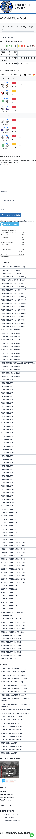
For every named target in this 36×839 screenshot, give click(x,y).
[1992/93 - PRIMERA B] (18, 529)
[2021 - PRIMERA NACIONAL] (18, 638)
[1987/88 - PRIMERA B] (18, 512)
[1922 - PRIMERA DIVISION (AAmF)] (18, 286)
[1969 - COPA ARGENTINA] (18, 723)
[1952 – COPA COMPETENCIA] (18, 720)
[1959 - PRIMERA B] (18, 413)
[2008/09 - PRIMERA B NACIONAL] (18, 582)
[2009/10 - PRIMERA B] (18, 585)
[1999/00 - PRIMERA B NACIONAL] (18, 552)
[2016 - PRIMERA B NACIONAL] (18, 619)
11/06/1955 (5, 143)
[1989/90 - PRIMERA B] (18, 519)
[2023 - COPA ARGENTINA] (18, 753)
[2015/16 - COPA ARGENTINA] (18, 739)
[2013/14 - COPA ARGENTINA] (18, 733)
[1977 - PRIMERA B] (18, 472)
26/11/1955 (5, 119)
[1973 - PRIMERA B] (18, 459)
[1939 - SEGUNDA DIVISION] (18, 343)
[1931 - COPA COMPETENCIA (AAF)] (18, 695)
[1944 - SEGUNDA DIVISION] (18, 359)
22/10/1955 (5, 135)
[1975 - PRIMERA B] (18, 466)
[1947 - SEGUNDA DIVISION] (18, 373)
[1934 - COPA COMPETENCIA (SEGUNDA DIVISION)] (18, 700)
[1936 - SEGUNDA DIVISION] (18, 333)
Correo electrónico (8, 200)
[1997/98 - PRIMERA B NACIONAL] (18, 545)
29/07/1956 (5, 90)
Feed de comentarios (7, 797)
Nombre (5, 192)
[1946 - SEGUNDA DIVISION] (18, 369)
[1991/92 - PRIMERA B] (18, 526)
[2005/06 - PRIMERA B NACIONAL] (18, 572)
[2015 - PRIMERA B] (18, 615)
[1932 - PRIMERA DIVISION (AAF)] (18, 320)
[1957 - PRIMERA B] (18, 406)
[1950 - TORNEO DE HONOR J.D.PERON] (18, 713)
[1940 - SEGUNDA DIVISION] (18, 346)
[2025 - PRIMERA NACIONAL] (18, 652)
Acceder (3, 791)
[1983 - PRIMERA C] (18, 492)
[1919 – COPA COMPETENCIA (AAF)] (18, 675)
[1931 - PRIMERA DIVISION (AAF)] (18, 316)
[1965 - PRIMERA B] (18, 433)
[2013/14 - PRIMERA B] (18, 609)
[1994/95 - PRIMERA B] (18, 535)
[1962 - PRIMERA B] (18, 423)
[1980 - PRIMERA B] (18, 482)
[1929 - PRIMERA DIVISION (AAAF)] (18, 310)
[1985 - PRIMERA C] (18, 502)
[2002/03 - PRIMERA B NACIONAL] (18, 562)
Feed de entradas (6, 794)
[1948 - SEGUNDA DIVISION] (18, 376)
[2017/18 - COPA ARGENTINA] (18, 746)
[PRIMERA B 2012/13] (18, 658)
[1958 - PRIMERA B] (18, 409)
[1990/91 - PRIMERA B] (18, 522)
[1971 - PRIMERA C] (18, 452)
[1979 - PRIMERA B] (18, 479)
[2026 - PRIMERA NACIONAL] (18, 655)
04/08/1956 (5, 82)
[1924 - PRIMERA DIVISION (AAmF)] (18, 293)
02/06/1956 (5, 98)
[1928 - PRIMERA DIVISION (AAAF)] (18, 306)
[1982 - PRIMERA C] (18, 489)
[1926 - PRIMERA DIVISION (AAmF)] (18, 300)
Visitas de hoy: (9, 818)
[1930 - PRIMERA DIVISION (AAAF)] (18, 313)
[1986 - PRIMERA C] (18, 506)
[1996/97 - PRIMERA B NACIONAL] (18, 542)
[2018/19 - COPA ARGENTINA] (18, 749)
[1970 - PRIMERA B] (18, 449)
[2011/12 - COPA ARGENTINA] (18, 726)
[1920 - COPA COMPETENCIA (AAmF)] (18, 678)
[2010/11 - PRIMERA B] (18, 592)
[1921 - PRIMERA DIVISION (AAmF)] (18, 283)
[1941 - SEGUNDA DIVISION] (18, 350)
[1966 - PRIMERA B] (18, 436)
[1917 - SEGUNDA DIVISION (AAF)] (18, 266)
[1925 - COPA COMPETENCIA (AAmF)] (18, 688)
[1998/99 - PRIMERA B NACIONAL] (18, 549)
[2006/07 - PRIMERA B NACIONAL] (18, 575)
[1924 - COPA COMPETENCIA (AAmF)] (18, 685)
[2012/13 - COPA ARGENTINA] (18, 730)
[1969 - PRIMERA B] (18, 446)
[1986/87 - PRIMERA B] (18, 509)
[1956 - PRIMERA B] (18, 403)
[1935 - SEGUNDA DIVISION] (18, 330)
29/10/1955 (5, 127)
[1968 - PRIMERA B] (18, 443)
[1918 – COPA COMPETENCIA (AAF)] (18, 672)
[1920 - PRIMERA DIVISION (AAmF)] (18, 276)
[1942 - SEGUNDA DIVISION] (18, 353)
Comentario (4, 165)
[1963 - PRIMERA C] (18, 426)
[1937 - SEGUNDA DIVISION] (18, 336)
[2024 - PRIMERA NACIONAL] (18, 648)
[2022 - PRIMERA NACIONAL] (18, 642)
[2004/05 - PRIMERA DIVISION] (18, 569)
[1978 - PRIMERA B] (18, 476)
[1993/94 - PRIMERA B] (18, 532)
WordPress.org (5, 800)
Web (2, 209)
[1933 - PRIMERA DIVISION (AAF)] (18, 323)
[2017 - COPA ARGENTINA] (18, 743)
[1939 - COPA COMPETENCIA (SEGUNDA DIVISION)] (18, 705)
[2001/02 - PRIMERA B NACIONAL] (18, 559)
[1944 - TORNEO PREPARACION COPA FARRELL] (18, 363)
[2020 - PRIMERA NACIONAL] (18, 635)
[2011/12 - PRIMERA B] (18, 595)
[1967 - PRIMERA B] (18, 439)
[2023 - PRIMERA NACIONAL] (18, 645)
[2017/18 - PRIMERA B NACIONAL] (18, 625)
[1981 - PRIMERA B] (18, 486)
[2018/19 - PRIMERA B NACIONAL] (18, 628)
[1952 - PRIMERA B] (18, 389)
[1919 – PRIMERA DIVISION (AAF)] (18, 273)
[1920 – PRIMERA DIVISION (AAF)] (18, 280)
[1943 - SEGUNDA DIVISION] (18, 356)
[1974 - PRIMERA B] (18, 462)
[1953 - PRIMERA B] (18, 393)
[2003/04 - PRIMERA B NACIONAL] (18, 565)
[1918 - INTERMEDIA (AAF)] (18, 270)
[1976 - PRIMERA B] (18, 469)
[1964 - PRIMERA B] (18, 429)
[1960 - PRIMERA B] (18, 416)
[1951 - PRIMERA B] (18, 386)
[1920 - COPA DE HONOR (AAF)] (18, 682)
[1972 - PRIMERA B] (18, 456)
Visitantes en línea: (10, 815)
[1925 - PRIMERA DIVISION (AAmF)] (18, 296)
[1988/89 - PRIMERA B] (18, 516)
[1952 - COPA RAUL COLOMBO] (18, 716)
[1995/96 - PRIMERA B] (18, 539)
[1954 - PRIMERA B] (18, 396)
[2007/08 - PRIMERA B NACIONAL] (18, 579)
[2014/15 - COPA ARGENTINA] (18, 736)
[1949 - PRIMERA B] (18, 379)
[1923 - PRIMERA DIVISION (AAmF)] (18, 290)
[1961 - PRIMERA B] (18, 419)
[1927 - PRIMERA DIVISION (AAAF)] (18, 303)
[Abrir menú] (34, 6)
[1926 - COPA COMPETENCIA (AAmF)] (18, 691)
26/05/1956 (5, 106)
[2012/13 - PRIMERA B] (18, 599)
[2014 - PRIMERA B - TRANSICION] (18, 612)
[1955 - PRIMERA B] (18, 399)
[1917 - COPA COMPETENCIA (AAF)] (18, 668)
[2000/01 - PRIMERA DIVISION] (18, 555)
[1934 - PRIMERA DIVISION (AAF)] (18, 326)
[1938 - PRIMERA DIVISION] (18, 340)
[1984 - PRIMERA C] (18, 499)
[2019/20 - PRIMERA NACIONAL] (18, 632)
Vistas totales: (9, 821)
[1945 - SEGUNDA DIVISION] (18, 366)
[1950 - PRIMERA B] (18, 383)
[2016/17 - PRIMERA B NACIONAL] (18, 622)
